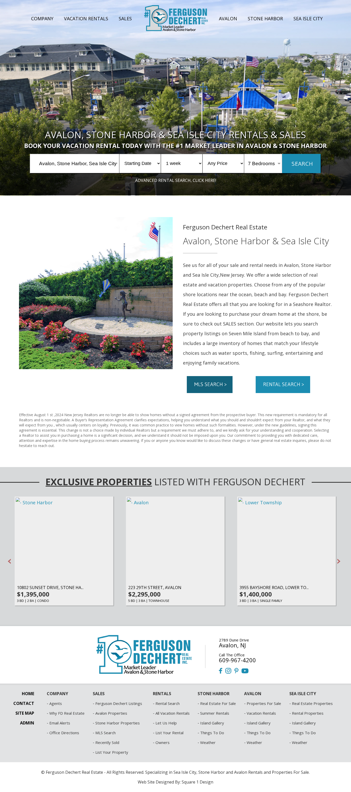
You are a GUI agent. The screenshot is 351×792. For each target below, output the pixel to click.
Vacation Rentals (261, 713)
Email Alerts (59, 722)
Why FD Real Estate (67, 713)
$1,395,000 (33, 594)
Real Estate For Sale (218, 703)
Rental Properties (308, 713)
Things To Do (212, 732)
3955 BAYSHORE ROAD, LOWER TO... (274, 587)
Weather (208, 742)
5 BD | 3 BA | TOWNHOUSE (148, 600)
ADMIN (27, 723)
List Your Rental (169, 732)
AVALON (228, 18)
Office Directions (64, 732)
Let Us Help (166, 722)
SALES (125, 18)
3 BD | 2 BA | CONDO (33, 600)
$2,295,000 (144, 594)
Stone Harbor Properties (117, 722)
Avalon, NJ (232, 645)
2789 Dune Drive (234, 639)
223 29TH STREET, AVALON (154, 587)
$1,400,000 (255, 594)
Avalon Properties (111, 713)
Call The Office (232, 654)
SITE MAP (24, 713)
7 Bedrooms (261, 163)
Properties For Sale (264, 703)
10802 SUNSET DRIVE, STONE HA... (50, 587)
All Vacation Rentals (172, 713)
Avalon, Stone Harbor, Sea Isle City (78, 163)
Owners (162, 742)
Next (338, 561)
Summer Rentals (214, 713)
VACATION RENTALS (86, 18)
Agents (55, 703)
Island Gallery (212, 722)
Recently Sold (107, 742)
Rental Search (167, 703)
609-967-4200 (237, 660)
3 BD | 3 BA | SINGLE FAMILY (260, 600)
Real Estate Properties (312, 703)
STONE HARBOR (265, 18)
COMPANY (42, 18)
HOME (28, 693)
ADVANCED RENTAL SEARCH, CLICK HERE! (175, 180)
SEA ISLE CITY (308, 18)
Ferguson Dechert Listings (118, 703)
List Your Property (111, 752)
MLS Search (105, 732)
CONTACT (23, 703)
